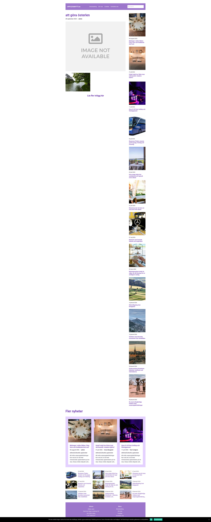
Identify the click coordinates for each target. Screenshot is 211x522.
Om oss (100, 6)
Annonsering (93, 6)
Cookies (106, 6)
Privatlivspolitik (158, 519)
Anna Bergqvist (108, 450)
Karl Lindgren (134, 450)
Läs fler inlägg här (95, 95)
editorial (72, 453)
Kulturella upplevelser (81, 453)
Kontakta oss (114, 6)
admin (80, 19)
